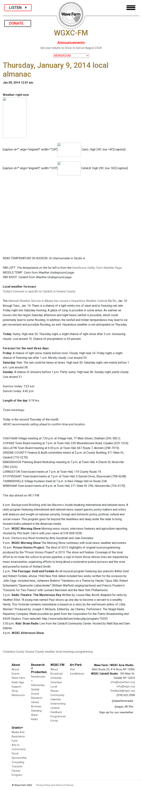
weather (50, 651)
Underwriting (57, 703)
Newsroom (18, 695)
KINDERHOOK (12, 462)
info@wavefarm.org (123, 682)
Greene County (34, 651)
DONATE (17, 23)
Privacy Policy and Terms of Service (54, 785)
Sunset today (12, 391)
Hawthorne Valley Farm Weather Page (96, 267)
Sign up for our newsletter (116, 712)
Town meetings (13, 410)
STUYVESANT (12, 476)
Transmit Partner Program (17, 771)
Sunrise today (12, 386)
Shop (15, 691)
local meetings (65, 651)
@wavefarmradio (122, 701)
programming (84, 651)
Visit (72, 669)
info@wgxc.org (126, 686)
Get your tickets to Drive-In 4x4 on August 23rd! (71, 48)
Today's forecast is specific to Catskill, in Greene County (39, 291)
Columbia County (13, 651)
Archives (36, 706)
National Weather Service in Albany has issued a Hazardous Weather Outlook (57, 301)
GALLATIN (10, 448)
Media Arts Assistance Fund (18, 736)
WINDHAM (10, 486)
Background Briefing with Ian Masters (37, 505)
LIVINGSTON (11, 471)
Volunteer (56, 682)
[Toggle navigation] (131, 7)
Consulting (18, 762)
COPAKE (8, 443)
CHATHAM (10, 438)
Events (16, 673)
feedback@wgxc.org (122, 690)
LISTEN (17, 7)
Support (16, 686)
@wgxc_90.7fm (123, 706)
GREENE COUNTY (15, 452)
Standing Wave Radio (36, 715)
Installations (77, 673)
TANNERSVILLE (13, 481)
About (15, 669)
